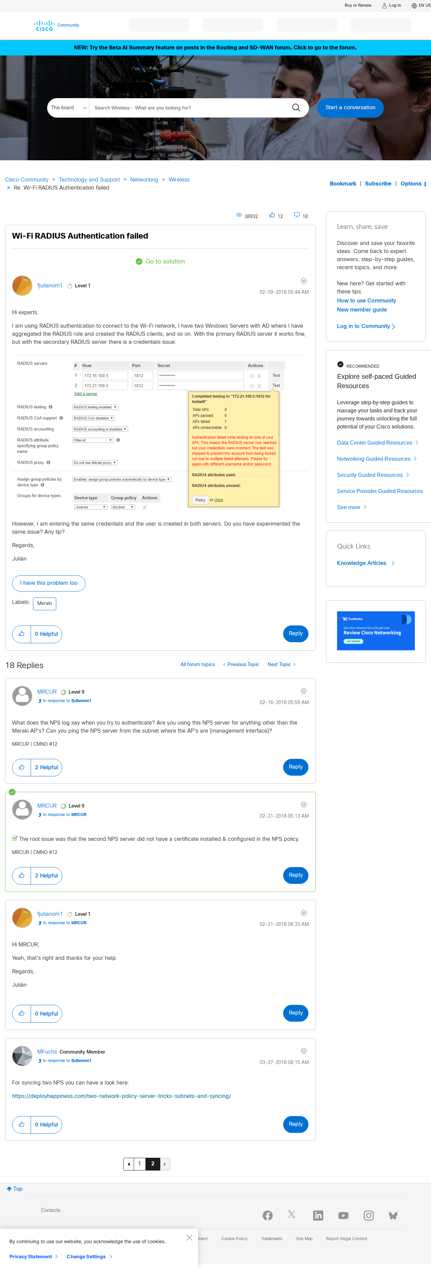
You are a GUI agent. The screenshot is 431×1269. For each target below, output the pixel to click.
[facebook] (268, 1216)
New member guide (362, 310)
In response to (67, 701)
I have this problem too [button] (48, 583)
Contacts (50, 1211)
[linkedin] (318, 1216)
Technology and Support (89, 179)
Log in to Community (364, 326)
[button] (21, 634)
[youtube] (343, 1216)
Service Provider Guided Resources (380, 491)
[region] (99, 1249)
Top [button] (18, 1189)
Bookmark (343, 184)
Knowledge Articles (362, 563)
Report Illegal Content (346, 1239)
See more (348, 507)
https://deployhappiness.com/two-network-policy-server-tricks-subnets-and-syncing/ (121, 1096)
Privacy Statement (30, 1256)
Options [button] (411, 184)
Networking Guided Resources (373, 459)
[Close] (189, 1237)
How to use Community (366, 300)
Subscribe (378, 184)
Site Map (304, 1239)
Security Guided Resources (370, 475)
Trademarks (271, 1239)
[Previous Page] (128, 1164)
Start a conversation (350, 107)
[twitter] (293, 1216)
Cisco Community (26, 179)
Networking (144, 179)
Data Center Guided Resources (374, 443)
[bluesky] (393, 1214)
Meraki (44, 604)
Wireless (179, 179)
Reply (296, 633)
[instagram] (369, 1216)
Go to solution (165, 262)
